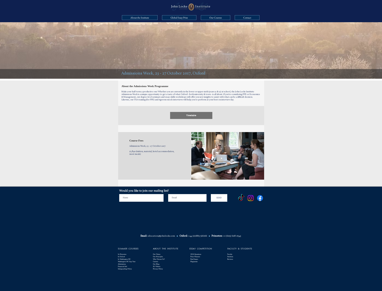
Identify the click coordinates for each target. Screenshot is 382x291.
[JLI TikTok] (241, 198)
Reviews (230, 259)
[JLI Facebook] (260, 198)
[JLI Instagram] (251, 198)
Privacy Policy (158, 269)
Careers (155, 261)
